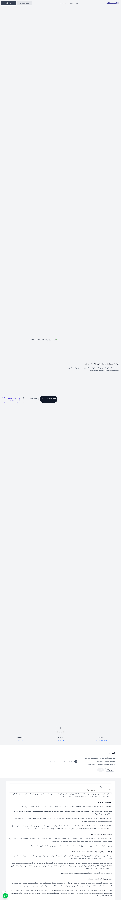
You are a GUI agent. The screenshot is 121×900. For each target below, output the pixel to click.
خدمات (72, 3)
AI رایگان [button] (8, 3)
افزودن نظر (110, 770)
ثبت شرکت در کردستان (104, 790)
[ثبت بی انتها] (113, 3)
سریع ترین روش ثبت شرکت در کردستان (86, 790)
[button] (48, 399)
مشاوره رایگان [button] (24, 3)
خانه (77, 3)
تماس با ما (63, 3)
